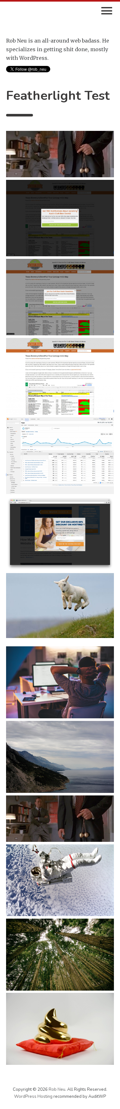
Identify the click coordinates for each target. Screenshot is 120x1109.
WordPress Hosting (33, 1096)
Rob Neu (57, 1089)
